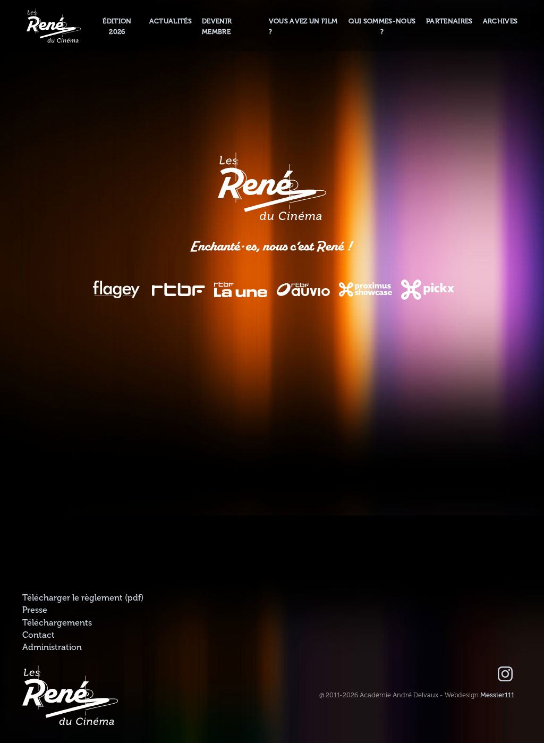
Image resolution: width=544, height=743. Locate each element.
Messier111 (497, 695)
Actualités (170, 21)
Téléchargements (57, 623)
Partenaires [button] (449, 21)
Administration (52, 647)
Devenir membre (217, 26)
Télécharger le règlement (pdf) (82, 598)
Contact (38, 635)
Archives (500, 21)
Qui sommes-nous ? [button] (381, 26)
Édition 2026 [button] (117, 26)
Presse (34, 610)
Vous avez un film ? (303, 26)
